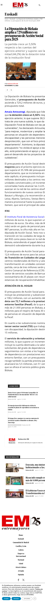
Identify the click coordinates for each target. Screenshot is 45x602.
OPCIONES (27, 598)
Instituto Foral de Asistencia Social (25, 216)
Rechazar (16, 598)
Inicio (6, 19)
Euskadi (11, 14)
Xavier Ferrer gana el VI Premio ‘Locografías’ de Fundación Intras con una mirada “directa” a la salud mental (23, 395)
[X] (11, 90)
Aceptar (6, 598)
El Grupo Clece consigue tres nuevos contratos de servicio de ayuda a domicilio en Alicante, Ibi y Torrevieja (23, 420)
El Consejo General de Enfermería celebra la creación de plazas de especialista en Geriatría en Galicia (23, 408)
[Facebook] (7, 90)
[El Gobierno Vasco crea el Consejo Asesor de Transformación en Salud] (15, 493)
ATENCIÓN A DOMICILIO (15, 425)
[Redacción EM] (12, 441)
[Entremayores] (20, 5)
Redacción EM (13, 84)
